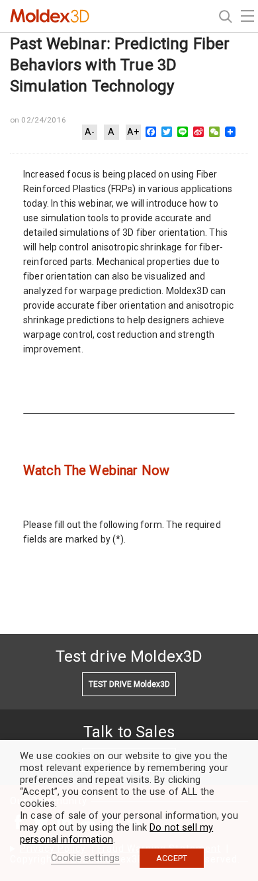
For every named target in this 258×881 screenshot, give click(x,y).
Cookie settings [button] (85, 858)
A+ (133, 132)
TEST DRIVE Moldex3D (129, 684)
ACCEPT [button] (171, 858)
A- (90, 132)
